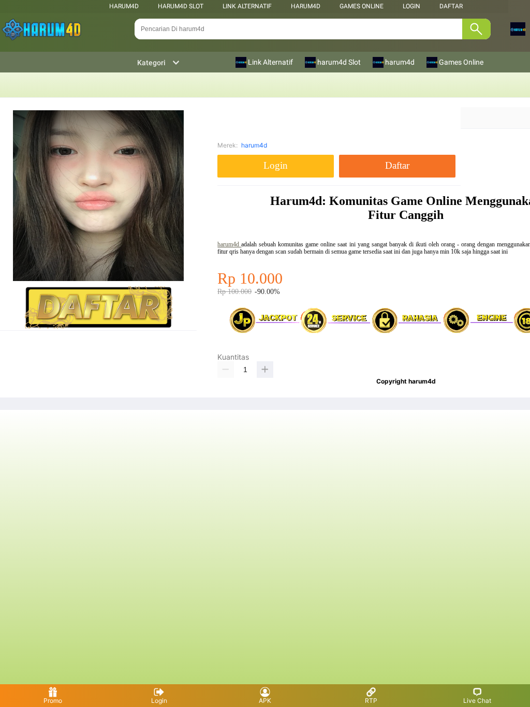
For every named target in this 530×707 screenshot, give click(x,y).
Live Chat (477, 700)
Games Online (362, 6)
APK (265, 700)
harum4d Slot (180, 6)
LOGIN (411, 6)
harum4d (124, 6)
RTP (371, 700)
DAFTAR (451, 6)
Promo (52, 700)
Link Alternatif (247, 6)
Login (159, 700)
